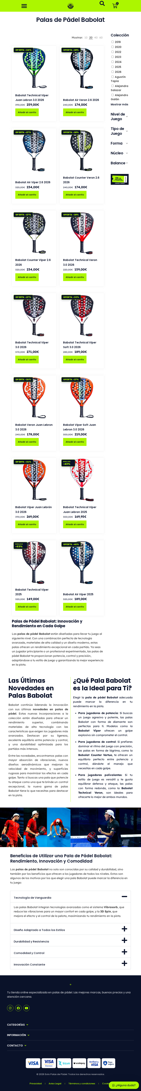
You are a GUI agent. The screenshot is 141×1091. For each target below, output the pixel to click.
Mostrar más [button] (119, 104)
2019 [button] (118, 42)
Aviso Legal (55, 1083)
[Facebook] (18, 1008)
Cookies (106, 1083)
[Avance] (51, 65)
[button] (24, 5)
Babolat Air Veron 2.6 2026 (81, 100)
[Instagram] (10, 1008)
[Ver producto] (51, 58)
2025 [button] (118, 67)
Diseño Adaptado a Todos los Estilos (39, 930)
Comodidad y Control (29, 953)
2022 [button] (118, 52)
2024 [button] (118, 62)
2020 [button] (118, 47)
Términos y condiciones (81, 1083)
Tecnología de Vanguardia (32, 898)
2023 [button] (118, 57)
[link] (86, 37)
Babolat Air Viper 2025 (78, 594)
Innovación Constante (29, 965)
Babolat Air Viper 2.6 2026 (32, 182)
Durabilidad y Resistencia (31, 942)
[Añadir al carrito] (51, 51)
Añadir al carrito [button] (27, 112)
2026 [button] (118, 72)
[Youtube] (26, 1008)
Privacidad (36, 1083)
